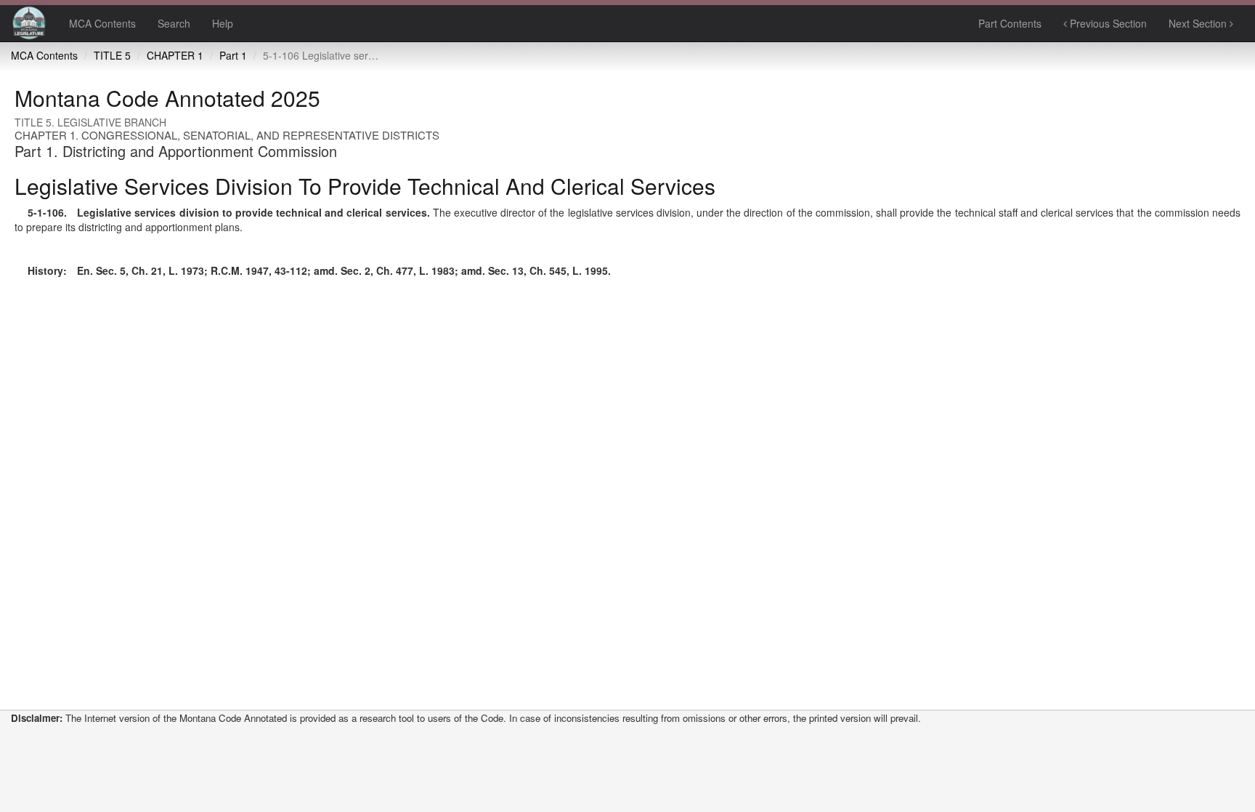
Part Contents (1009, 23)
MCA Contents (102, 23)
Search (174, 23)
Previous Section (1107, 23)
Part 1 (233, 55)
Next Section (1199, 23)
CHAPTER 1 (175, 55)
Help (222, 23)
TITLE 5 (112, 55)
